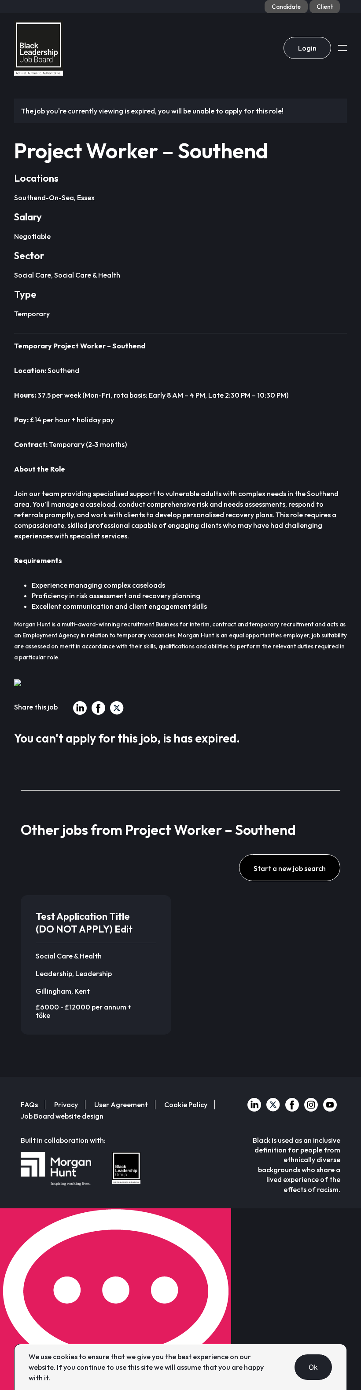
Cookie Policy (185, 1104)
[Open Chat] (115, 1299)
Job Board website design (62, 1116)
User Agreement (121, 1104)
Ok (313, 1367)
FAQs (29, 1104)
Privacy (66, 1104)
